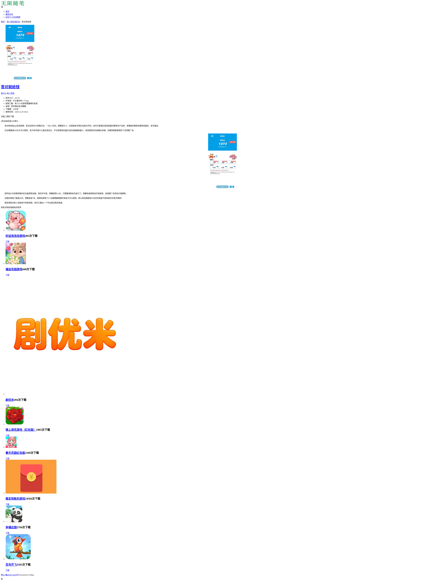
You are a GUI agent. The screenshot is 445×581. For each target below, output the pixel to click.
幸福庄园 (11, 527)
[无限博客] (12, 5)
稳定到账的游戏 (15, 498)
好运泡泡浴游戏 (15, 235)
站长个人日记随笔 (13, 17)
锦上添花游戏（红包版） (21, 429)
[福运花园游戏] (16, 264)
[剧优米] (65, 394)
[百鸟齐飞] (18, 559)
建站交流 (9, 14)
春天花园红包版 (15, 452)
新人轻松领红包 (13, 22)
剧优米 (10, 399)
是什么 (3, 93)
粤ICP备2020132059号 (10, 575)
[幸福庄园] (14, 522)
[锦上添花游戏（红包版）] (15, 424)
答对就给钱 (10, 87)
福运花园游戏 (14, 269)
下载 (7, 241)
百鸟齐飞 (11, 564)
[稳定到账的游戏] (31, 493)
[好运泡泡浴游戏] (16, 230)
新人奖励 (10, 93)
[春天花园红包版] (11, 447)
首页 (7, 12)
